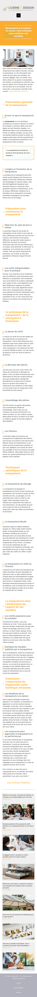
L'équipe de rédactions (18, 978)
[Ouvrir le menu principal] (19, 15)
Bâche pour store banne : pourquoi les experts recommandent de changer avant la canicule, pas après (18, 886)
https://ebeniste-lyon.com (18, 91)
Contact (18, 983)
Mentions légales (18, 987)
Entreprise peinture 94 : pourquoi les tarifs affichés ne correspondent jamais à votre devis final (18, 826)
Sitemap (18, 992)
